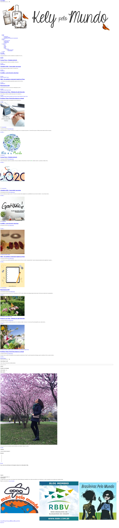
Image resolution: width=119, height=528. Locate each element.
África (5, 44)
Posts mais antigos (3, 358)
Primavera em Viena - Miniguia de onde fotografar (12, 92)
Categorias (1, 451)
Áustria (5, 46)
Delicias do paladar (10, 49)
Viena (3, 39)
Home (3, 34)
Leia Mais (1, 57)
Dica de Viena (15, 96)
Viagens (7, 77)
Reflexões (3, 38)
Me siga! (1, 463)
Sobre (3, 35)
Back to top (2, 522)
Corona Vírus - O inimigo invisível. (8, 60)
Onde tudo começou (7, 37)
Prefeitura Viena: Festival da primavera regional (12, 98)
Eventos (18, 96)
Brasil (5, 47)
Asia (4, 45)
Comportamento (6, 42)
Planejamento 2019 (4, 85)
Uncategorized (2, 70)
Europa (5, 48)
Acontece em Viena (7, 40)
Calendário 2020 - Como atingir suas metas (10, 66)
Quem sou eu (6, 36)
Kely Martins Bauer (11, 128)
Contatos (3, 51)
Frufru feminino (10, 50)
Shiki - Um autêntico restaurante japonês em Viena (12, 79)
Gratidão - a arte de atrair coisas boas (9, 72)
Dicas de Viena (6, 41)
